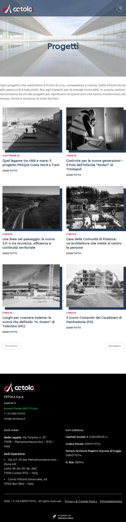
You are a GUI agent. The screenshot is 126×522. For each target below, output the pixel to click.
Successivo (115, 346)
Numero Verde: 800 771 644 (20, 408)
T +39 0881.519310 (14, 413)
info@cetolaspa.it (14, 418)
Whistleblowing (111, 501)
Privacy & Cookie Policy (81, 501)
